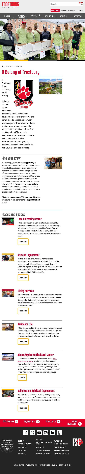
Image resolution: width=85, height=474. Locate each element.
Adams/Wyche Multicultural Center (36, 354)
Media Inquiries (22, 447)
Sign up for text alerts (61, 454)
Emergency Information (61, 450)
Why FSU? (7, 16)
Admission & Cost (35, 16)
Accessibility (40, 447)
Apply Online (8, 421)
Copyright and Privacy (43, 454)
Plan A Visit (51, 421)
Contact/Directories (68, 10)
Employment (21, 454)
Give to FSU (55, 10)
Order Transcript (72, 422)
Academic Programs (21, 16)
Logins (81, 10)
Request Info (30, 421)
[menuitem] (55, 10)
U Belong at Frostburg (14, 66)
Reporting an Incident (61, 444)
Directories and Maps (24, 444)
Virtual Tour (22, 450)
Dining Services (26, 291)
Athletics (63, 16)
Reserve (22, 377)
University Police (59, 447)
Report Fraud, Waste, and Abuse (44, 443)
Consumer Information (43, 450)
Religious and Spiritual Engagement (36, 390)
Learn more (23, 408)
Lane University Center (30, 219)
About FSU (78, 16)
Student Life (49, 16)
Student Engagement (29, 255)
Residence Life (25, 324)
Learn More (23, 242)
